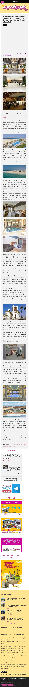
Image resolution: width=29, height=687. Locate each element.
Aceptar (4, 684)
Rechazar (10, 684)
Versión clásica (14, 1)
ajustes (11, 682)
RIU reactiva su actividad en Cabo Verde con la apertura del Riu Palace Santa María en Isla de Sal (14, 19)
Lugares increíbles (20, 444)
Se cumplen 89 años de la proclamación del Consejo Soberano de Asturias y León (16, 605)
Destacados (13, 444)
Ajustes (16, 684)
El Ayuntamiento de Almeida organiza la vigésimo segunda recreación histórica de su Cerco (15, 618)
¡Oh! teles (12, 446)
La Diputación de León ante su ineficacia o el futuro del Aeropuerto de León (16, 612)
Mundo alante (6, 446)
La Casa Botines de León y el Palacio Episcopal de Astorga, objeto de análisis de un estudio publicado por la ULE (11, 467)
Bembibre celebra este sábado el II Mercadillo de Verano (16, 599)
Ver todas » (13, 623)
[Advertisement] (14, 38)
